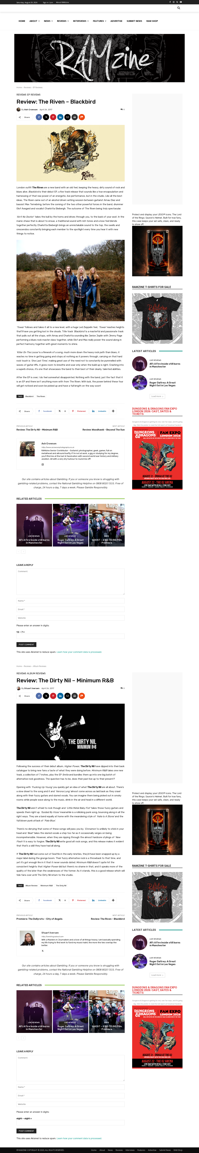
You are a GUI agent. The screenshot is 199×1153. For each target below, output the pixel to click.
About (102, 1150)
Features (141, 1150)
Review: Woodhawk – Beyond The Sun (104, 429)
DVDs (106, 536)
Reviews (27, 87)
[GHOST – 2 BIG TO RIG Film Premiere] (107, 525)
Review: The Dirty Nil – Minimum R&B (37, 429)
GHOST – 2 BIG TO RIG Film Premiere (107, 541)
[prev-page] (18, 552)
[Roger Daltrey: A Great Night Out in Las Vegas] (70, 525)
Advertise (152, 1150)
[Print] (75, 117)
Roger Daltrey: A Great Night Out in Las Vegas (71, 541)
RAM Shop (178, 1150)
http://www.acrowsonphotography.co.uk (58, 447)
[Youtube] (181, 2)
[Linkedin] (60, 117)
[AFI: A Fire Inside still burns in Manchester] (34, 525)
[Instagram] (174, 2)
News (110, 1150)
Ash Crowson (31, 110)
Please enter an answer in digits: (32, 625)
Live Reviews (34, 536)
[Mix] (82, 117)
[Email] (67, 117)
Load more (156, 396)
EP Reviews (37, 87)
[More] (113, 411)
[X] (177, 2)
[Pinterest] (53, 117)
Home (19, 87)
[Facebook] (170, 2)
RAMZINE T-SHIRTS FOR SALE (151, 287)
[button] (179, 8)
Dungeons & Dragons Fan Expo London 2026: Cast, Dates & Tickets (154, 411)
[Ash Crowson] (18, 109)
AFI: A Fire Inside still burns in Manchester (34, 541)
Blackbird (29, 396)
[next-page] (23, 552)
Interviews (130, 1150)
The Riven (41, 396)
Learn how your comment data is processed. (79, 652)
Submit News (165, 1150)
